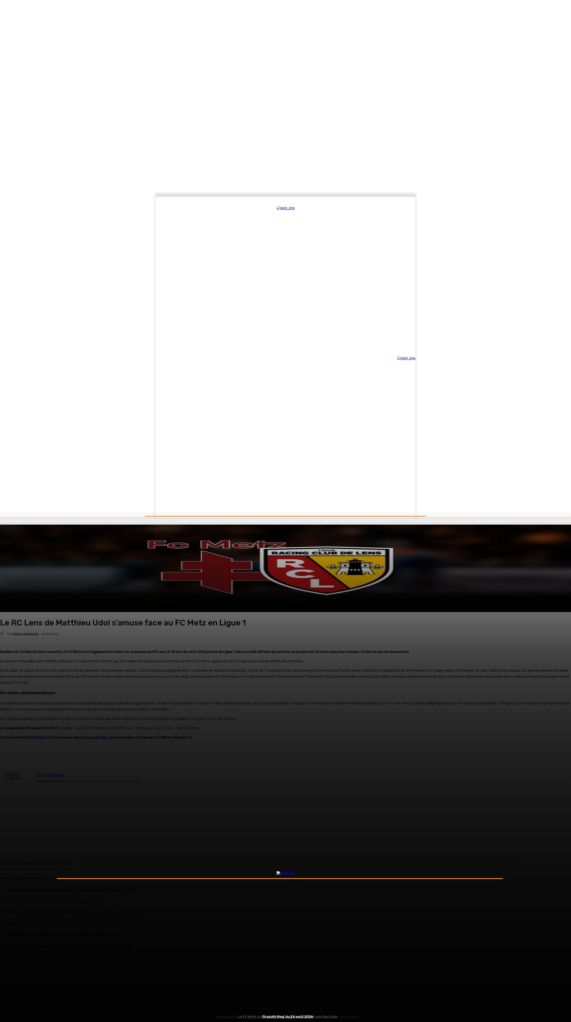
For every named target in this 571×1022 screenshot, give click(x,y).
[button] (415, 510)
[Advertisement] (285, 990)
